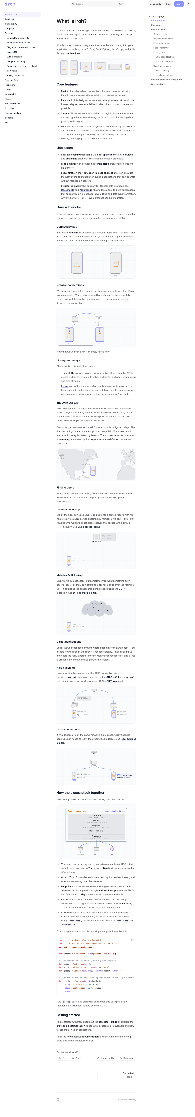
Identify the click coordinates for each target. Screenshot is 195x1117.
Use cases (156, 25)
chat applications (107, 154)
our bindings (73, 53)
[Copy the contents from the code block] (132, 940)
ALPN (122, 903)
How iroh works (159, 29)
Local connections (164, 75)
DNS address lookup (89, 526)
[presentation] (96, 965)
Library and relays (161, 43)
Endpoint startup (161, 48)
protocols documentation (71, 1025)
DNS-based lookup (165, 57)
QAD (92, 427)
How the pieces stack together (166, 79)
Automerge (86, 189)
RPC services (125, 154)
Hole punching (162, 70)
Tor (90, 868)
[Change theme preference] (188, 4)
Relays (65, 386)
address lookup (107, 890)
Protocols (66, 912)
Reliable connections (163, 38)
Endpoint (66, 886)
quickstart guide (108, 1021)
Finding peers (159, 52)
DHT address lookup (84, 592)
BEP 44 (123, 588)
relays (83, 894)
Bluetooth (108, 868)
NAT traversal (115, 681)
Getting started (158, 84)
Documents (67, 189)
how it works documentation (83, 1036)
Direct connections (162, 66)
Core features (158, 20)
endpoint (74, 232)
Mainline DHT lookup (165, 61)
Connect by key (161, 34)
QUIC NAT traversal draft (120, 677)
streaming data (74, 158)
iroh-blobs (103, 163)
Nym (96, 868)
